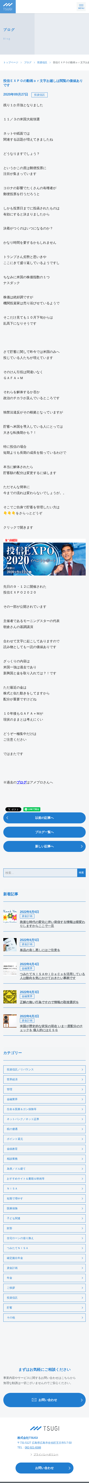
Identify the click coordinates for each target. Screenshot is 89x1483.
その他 (11, 1317)
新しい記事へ (44, 846)
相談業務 (12, 1158)
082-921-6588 (33, 1447)
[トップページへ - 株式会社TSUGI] (44, 1428)
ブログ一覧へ (44, 832)
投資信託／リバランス (20, 1069)
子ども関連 (13, 1218)
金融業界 (12, 1099)
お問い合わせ (47, 1400)
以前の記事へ (44, 817)
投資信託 (39, 94)
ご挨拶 (11, 1287)
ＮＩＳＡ (12, 1188)
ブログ (21, 782)
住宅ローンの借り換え (20, 1238)
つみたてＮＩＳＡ (17, 1248)
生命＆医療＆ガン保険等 (21, 1109)
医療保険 (12, 1208)
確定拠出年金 (15, 1258)
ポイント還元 (15, 1138)
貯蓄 (9, 1307)
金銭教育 (12, 1148)
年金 (9, 1277)
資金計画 (12, 1267)
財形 (9, 1228)
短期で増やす (15, 1198)
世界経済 (12, 1079)
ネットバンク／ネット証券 (23, 1119)
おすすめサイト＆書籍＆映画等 (25, 1178)
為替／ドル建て (16, 1168)
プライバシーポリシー (46, 1454)
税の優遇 (12, 1129)
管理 (9, 1089)
